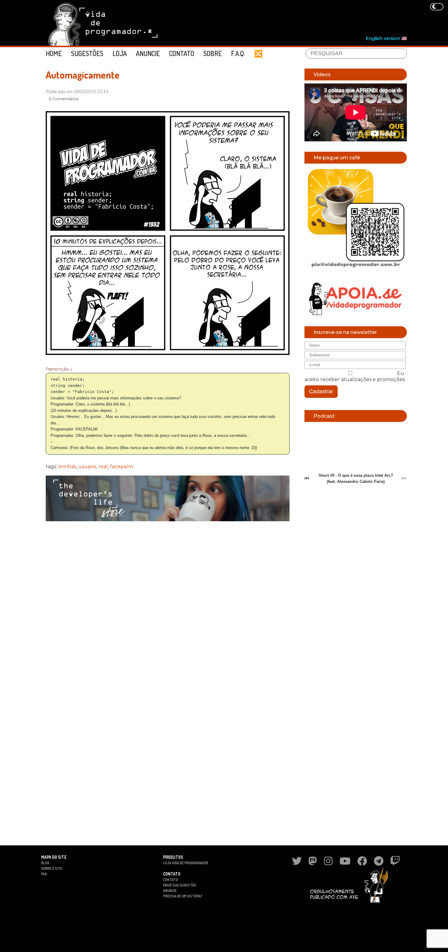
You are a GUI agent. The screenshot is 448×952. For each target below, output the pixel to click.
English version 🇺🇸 (386, 38)
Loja (119, 53)
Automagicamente (82, 75)
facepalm (121, 466)
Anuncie (148, 53)
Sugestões (87, 53)
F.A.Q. (238, 53)
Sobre (212, 53)
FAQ (44, 874)
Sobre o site (51, 868)
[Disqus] (168, 605)
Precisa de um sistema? (183, 896)
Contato (181, 53)
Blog (45, 863)
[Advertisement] (296, 18)
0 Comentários (64, 99)
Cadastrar (321, 391)
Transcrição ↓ (59, 368)
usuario (87, 466)
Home (54, 53)
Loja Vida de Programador (185, 863)
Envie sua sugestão (179, 885)
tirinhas (67, 466)
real (103, 466)
